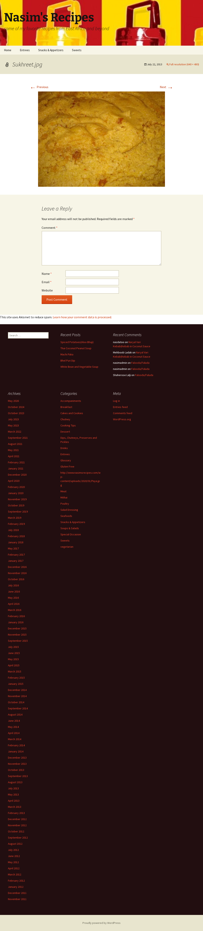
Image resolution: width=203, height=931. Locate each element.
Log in (116, 401)
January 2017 (15, 561)
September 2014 (18, 708)
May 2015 (13, 659)
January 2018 (15, 542)
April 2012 (13, 868)
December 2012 (17, 819)
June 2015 (14, 653)
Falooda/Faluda (140, 363)
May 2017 (13, 548)
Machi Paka (66, 354)
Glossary (65, 460)
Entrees (25, 50)
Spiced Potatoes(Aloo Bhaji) (77, 342)
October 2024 (16, 407)
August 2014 (15, 714)
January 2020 (15, 493)
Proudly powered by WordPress (101, 923)
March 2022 (14, 431)
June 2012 (14, 856)
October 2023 (16, 413)
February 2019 (16, 524)
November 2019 (17, 499)
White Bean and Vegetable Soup (79, 366)
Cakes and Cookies (71, 413)
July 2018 (13, 530)
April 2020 (13, 481)
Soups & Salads (69, 528)
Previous (39, 87)
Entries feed (120, 407)
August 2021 (15, 444)
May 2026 (13, 401)
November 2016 (17, 573)
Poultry (64, 503)
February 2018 (16, 536)
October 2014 (16, 702)
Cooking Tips (68, 425)
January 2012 (15, 887)
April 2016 (13, 604)
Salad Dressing (69, 510)
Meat (63, 491)
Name (47, 274)
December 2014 (17, 690)
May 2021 (13, 450)
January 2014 (15, 751)
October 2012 (16, 831)
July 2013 (13, 788)
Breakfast (66, 407)
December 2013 (17, 757)
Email (47, 282)
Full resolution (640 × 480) (184, 64)
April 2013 (13, 800)
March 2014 (14, 739)
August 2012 (15, 843)
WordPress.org (122, 419)
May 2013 (13, 794)
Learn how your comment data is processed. (82, 317)
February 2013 (16, 813)
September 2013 (18, 776)
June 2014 (14, 720)
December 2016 (17, 567)
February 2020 (16, 487)
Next (166, 87)
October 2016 (16, 579)
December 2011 (17, 893)
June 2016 (14, 591)
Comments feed (122, 413)
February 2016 (16, 616)
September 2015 (18, 640)
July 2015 (13, 647)
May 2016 (13, 597)
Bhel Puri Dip (67, 360)
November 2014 (17, 696)
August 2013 (15, 782)
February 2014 (16, 745)
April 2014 (13, 733)
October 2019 (16, 505)
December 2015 (17, 628)
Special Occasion (70, 534)
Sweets (76, 50)
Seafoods (66, 516)
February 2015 (16, 677)
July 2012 (13, 850)
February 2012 (16, 880)
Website (47, 290)
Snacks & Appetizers (50, 50)
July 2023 (13, 419)
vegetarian (66, 546)
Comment (49, 228)
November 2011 (17, 899)
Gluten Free (67, 466)
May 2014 (13, 727)
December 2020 (17, 474)
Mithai (63, 497)
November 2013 (17, 764)
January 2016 (15, 622)
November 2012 (17, 825)
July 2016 (13, 585)
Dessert (65, 431)
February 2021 (16, 462)
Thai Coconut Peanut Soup (75, 348)
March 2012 (14, 874)
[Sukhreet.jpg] (101, 139)
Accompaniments (70, 401)
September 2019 (18, 511)
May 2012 (13, 862)
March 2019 (14, 517)
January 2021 (15, 468)
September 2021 (18, 438)
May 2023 (13, 425)
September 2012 (18, 837)
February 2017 (16, 554)
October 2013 (16, 770)
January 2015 (15, 684)
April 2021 (13, 456)
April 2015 (13, 665)
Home (7, 50)
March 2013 (14, 807)
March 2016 (14, 610)
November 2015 (17, 634)
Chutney (65, 419)
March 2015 (14, 671)
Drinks (64, 448)
